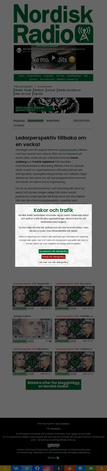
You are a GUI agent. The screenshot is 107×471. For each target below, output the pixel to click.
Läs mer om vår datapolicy (53, 262)
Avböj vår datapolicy (53, 256)
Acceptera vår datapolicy (53, 251)
